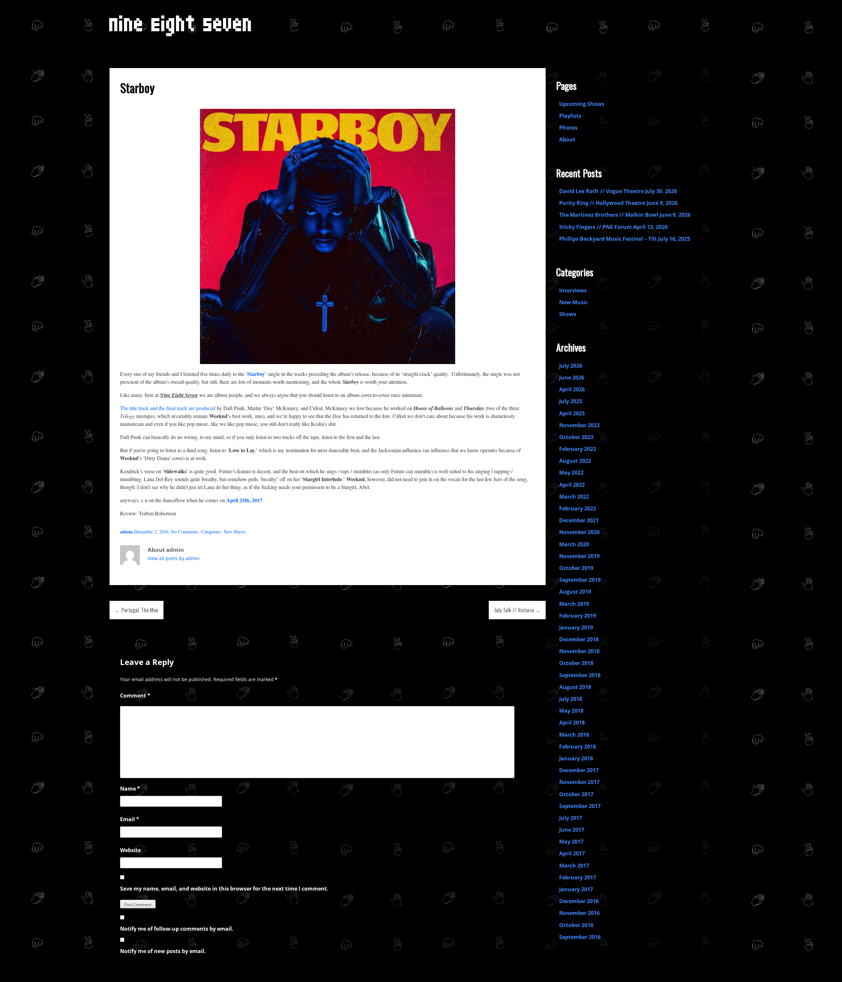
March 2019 (574, 603)
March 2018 (574, 734)
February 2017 (577, 877)
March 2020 (574, 544)
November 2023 (579, 425)
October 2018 (576, 663)
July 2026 (570, 365)
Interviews (573, 290)
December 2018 (579, 639)
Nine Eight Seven (181, 28)
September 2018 (580, 675)
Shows (567, 314)
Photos (568, 127)
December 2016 (579, 901)
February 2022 (577, 508)
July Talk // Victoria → (517, 610)
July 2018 (570, 698)
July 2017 (570, 818)
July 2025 (570, 401)
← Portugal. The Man (136, 610)
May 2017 (571, 841)
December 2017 (579, 770)
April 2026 (572, 389)
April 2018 (572, 722)
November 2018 (579, 651)
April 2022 (572, 484)
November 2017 (579, 782)
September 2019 (580, 579)
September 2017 (580, 806)
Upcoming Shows (581, 104)
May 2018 (571, 710)
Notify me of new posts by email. (163, 951)
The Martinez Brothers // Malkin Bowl (608, 214)
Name (130, 788)
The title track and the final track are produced (168, 408)
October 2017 (576, 794)
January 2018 (576, 758)
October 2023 (576, 437)
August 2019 (575, 591)
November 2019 (579, 556)
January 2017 (576, 889)
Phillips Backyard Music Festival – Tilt (608, 238)
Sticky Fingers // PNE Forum (595, 227)
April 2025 (572, 413)
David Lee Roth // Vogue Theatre (601, 191)
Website (130, 850)
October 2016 (576, 925)
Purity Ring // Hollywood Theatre (602, 203)
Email (129, 819)
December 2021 (579, 520)
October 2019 (576, 568)
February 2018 (577, 746)
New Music (234, 531)
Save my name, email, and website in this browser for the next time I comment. (224, 888)
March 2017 (574, 865)
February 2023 (577, 449)
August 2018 (575, 687)
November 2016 (579, 913)
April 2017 (572, 853)
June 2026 (571, 377)
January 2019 (576, 627)
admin (126, 531)
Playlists (570, 115)
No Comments (184, 531)
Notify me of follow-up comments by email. (177, 928)
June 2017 (571, 829)
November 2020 (579, 532)
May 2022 (571, 472)
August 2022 (575, 460)
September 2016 (580, 937)
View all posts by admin (174, 558)
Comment (135, 695)
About (567, 139)
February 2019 (577, 615)
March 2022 (574, 496)
